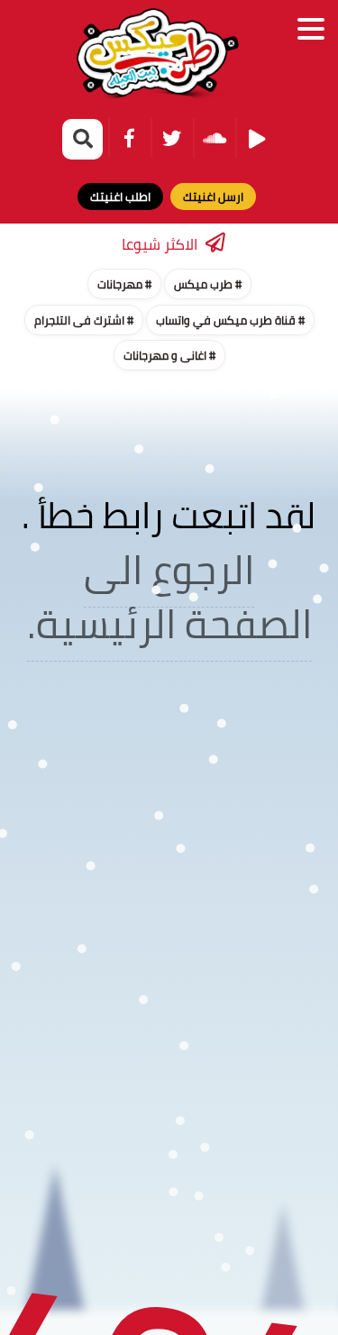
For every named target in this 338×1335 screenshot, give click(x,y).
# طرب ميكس (208, 284)
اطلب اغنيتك (120, 196)
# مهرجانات (124, 284)
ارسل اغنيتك (213, 196)
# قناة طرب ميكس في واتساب (230, 320)
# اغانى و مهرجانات (169, 355)
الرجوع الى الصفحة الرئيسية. (169, 596)
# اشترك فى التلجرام (83, 320)
